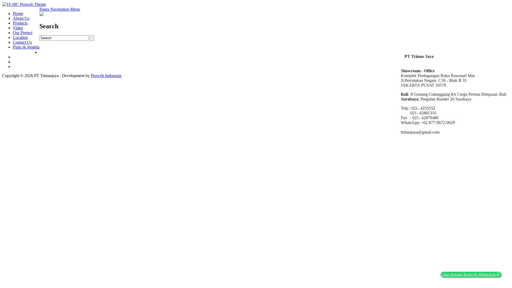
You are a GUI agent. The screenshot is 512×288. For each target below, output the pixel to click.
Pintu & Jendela (26, 47)
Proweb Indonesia (106, 75)
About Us (21, 18)
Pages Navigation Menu (59, 9)
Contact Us (22, 42)
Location (20, 37)
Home (18, 13)
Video (18, 28)
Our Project (22, 32)
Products (20, 23)
